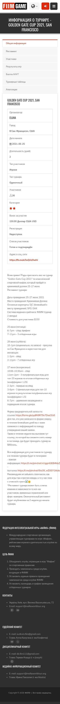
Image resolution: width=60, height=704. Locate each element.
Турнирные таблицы (16, 81)
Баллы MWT (12, 74)
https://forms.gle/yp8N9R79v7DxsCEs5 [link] (35, 415)
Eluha (13, 118)
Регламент (11, 51)
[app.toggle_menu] (54, 6)
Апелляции (11, 89)
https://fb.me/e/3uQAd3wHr (24, 260)
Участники (11, 59)
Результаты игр (13, 66)
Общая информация (16, 43)
